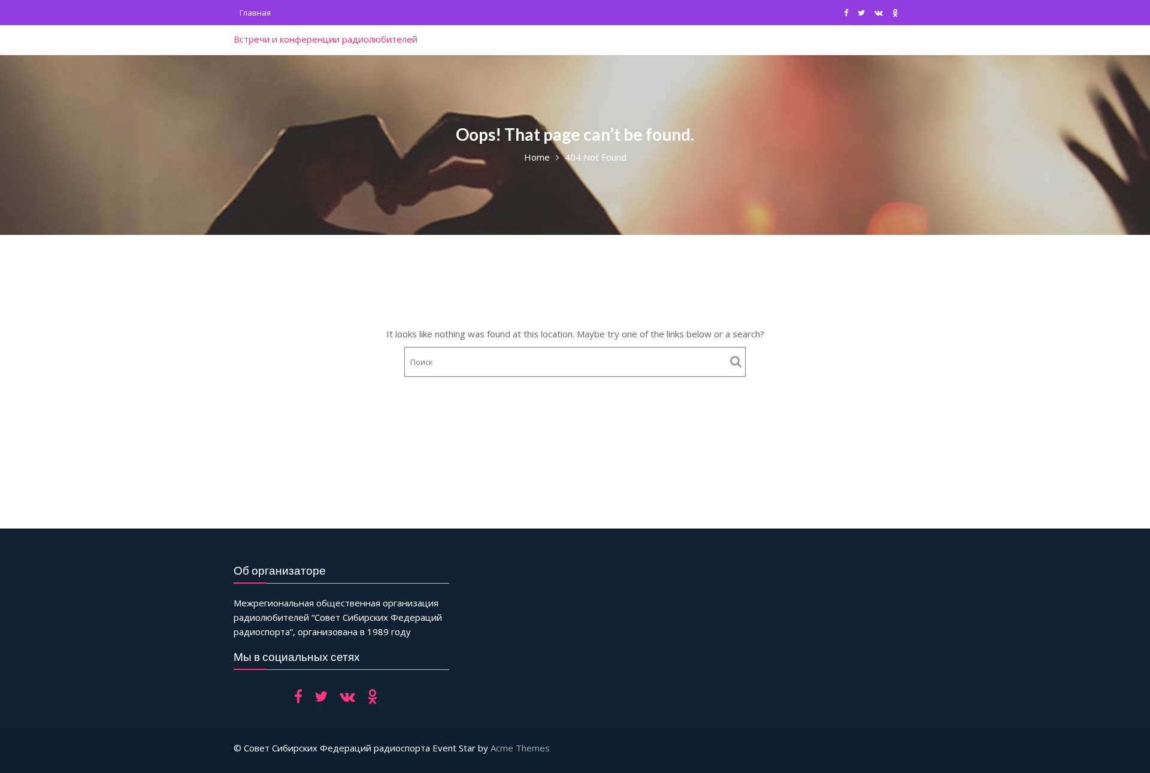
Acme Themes (520, 748)
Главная (255, 12)
